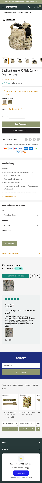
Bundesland (6, 220)
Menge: (5, 116)
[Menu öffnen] (3, 7)
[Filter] (32, 276)
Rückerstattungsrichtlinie (10, 253)
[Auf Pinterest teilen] (30, 139)
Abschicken (21, 372)
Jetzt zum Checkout (21, 131)
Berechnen (9, 244)
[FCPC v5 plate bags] (27, 401)
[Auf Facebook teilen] (26, 139)
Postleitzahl (6, 230)
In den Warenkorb (10, 429)
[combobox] (10, 424)
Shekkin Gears (8, 80)
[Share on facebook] (6, 340)
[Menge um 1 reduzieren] (11, 116)
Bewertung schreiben (16, 276)
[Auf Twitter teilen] (34, 139)
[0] (38, 7)
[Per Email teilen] (38, 139)
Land (4, 210)
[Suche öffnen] (29, 7)
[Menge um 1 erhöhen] (23, 116)
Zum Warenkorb (21, 124)
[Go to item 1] (8, 285)
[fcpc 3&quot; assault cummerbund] (10, 401)
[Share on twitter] (10, 340)
